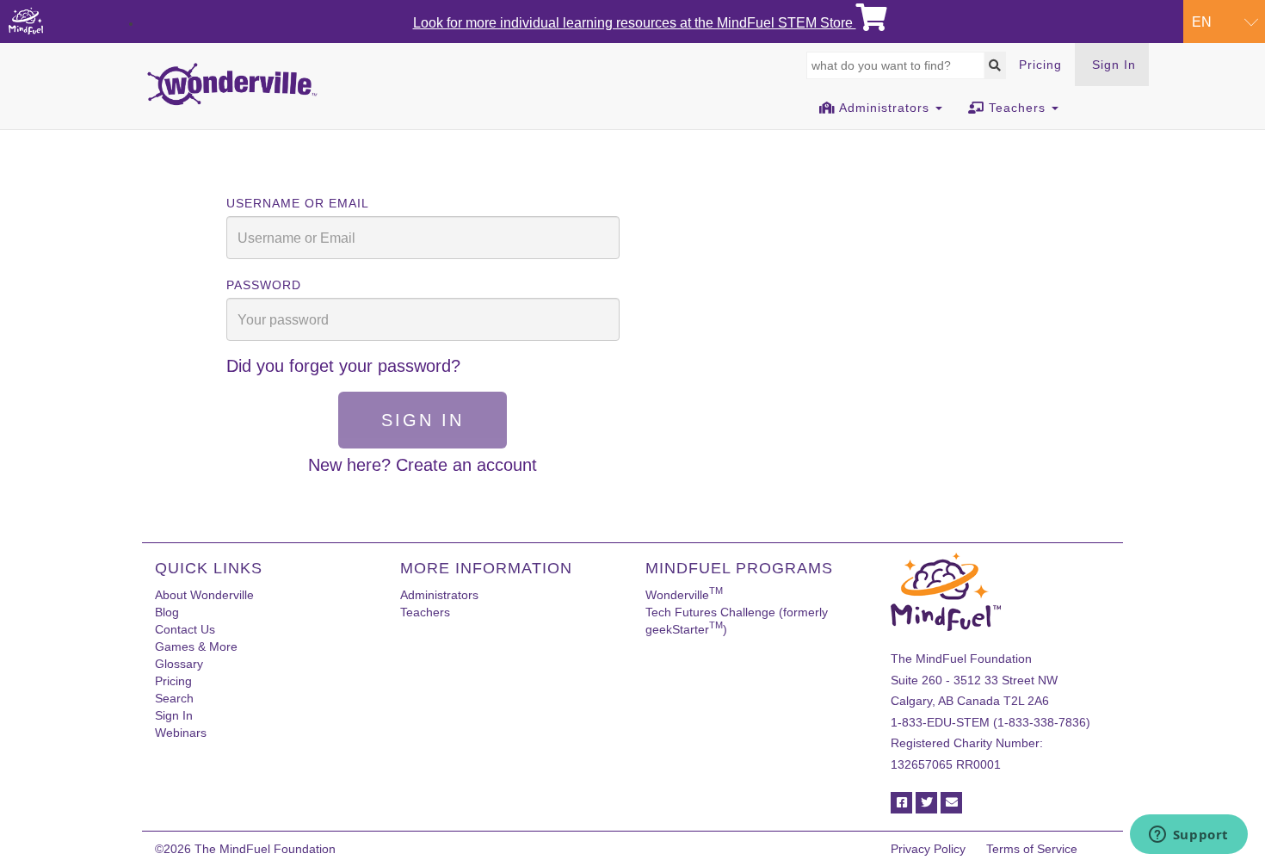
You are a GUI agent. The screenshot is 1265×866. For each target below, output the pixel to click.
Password (263, 285)
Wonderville (684, 595)
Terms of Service (1031, 849)
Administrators (439, 595)
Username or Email (297, 203)
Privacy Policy (928, 849)
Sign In (1114, 64)
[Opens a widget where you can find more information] (1188, 835)
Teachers (425, 612)
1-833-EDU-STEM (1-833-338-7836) (990, 722)
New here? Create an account (422, 464)
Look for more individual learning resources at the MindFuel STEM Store (634, 22)
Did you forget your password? (343, 365)
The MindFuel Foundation (265, 849)
